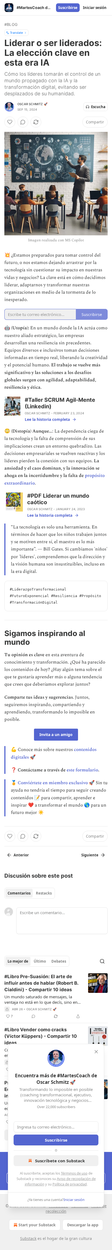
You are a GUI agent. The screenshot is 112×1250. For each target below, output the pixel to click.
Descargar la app (82, 1224)
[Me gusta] (9, 122)
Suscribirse (67, 7)
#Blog (10, 24)
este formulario (82, 770)
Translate (16, 33)
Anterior (21, 855)
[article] (56, 996)
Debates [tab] (58, 961)
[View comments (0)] (22, 122)
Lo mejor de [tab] (18, 961)
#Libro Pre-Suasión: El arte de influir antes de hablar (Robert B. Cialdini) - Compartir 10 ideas (41, 983)
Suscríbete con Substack (60, 1160)
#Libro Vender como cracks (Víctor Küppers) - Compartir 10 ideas (40, 1036)
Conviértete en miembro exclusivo (53, 782)
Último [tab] (40, 961)
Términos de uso (74, 1173)
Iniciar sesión (95, 7)
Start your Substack (37, 1224)
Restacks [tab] (44, 893)
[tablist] (29, 893)
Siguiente (89, 855)
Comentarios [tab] (19, 893)
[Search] (102, 961)
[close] (96, 1051)
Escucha (98, 106)
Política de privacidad (69, 1184)
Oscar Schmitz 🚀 (32, 104)
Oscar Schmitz (37, 413)
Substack (28, 1238)
